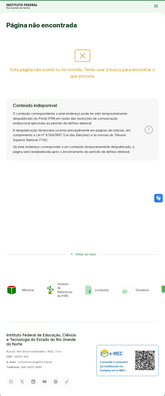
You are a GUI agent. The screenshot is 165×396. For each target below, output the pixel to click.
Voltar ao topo (85, 254)
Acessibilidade (160, 3)
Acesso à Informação (149, 3)
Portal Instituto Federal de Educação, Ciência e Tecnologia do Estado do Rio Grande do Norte (26, 6)
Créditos (148, 5)
